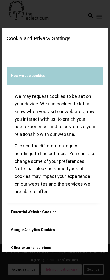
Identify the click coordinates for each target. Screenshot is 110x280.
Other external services (31, 248)
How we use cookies (28, 76)
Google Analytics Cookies (33, 230)
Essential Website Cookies (34, 212)
